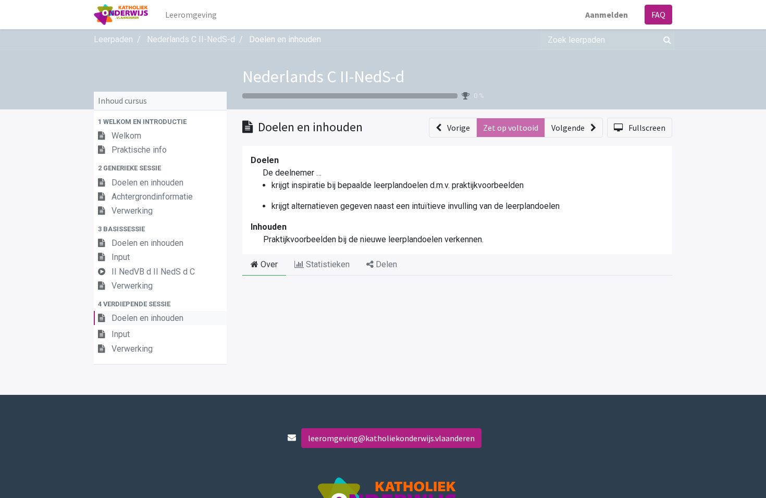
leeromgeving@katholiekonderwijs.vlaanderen (391, 438)
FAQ (658, 14)
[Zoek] (665, 39)
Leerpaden (113, 39)
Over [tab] (268, 264)
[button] (160, 122)
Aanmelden (606, 14)
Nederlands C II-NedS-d (323, 76)
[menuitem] (191, 14)
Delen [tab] (385, 264)
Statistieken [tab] (327, 264)
